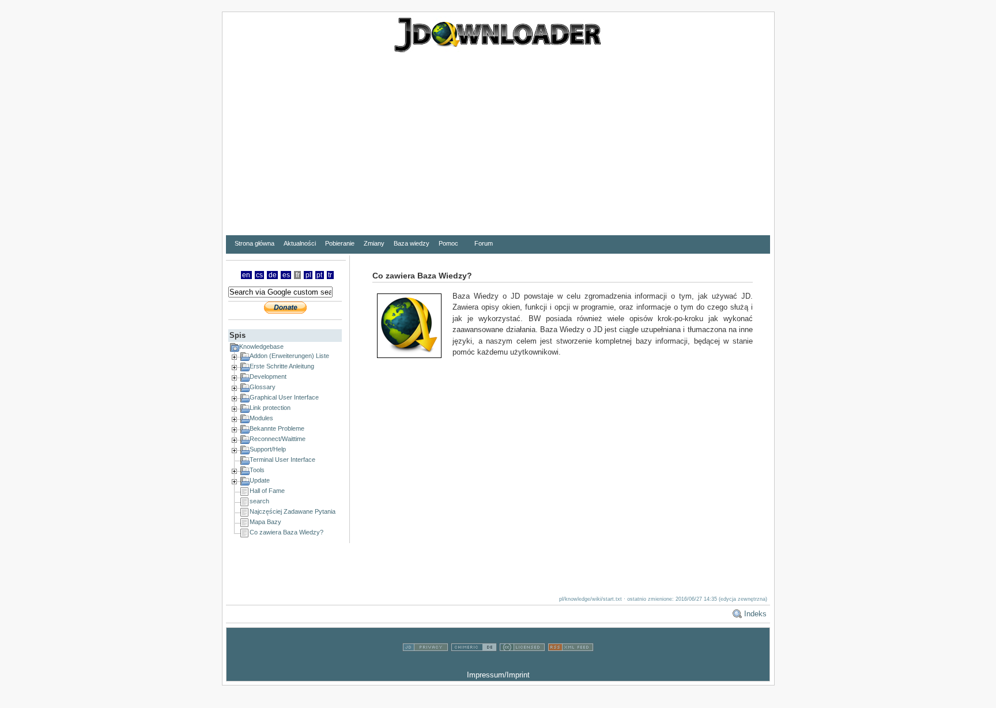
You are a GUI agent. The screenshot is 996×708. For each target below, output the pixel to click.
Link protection (270, 407)
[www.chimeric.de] (474, 664)
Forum (483, 243)
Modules (261, 418)
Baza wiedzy (411, 243)
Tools (257, 469)
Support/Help (268, 449)
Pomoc (448, 243)
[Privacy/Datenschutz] (425, 664)
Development (268, 376)
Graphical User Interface (284, 397)
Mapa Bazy (265, 521)
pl (308, 275)
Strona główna (254, 243)
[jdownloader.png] (413, 325)
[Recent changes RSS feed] (571, 664)
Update (260, 480)
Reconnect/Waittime (277, 438)
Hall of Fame (267, 490)
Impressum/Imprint (498, 675)
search (259, 501)
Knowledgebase (261, 346)
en (246, 275)
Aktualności (300, 243)
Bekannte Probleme (277, 428)
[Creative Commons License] (522, 664)
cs (259, 275)
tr (330, 275)
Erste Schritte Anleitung (282, 366)
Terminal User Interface (282, 459)
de (273, 275)
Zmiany (374, 243)
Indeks (755, 613)
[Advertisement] (498, 151)
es (286, 275)
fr (298, 275)
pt (319, 275)
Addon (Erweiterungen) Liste (289, 355)
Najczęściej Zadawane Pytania (292, 511)
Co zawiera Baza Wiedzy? (286, 532)
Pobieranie (339, 243)
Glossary (263, 386)
